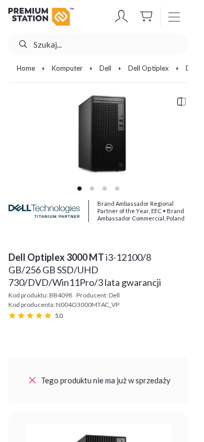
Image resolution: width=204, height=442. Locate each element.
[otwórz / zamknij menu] (174, 16)
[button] (121, 17)
